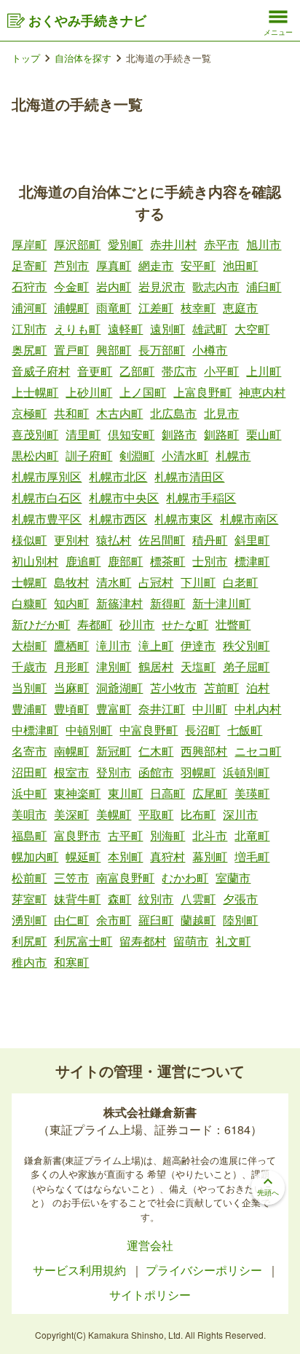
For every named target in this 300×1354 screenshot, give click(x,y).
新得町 (167, 603)
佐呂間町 (161, 539)
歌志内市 (215, 286)
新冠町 (113, 751)
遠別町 (167, 328)
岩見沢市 (161, 286)
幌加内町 (35, 856)
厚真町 (113, 265)
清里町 (83, 434)
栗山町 (263, 434)
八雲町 (198, 898)
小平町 (221, 371)
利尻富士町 (83, 941)
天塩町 (198, 666)
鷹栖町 (71, 645)
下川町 (198, 582)
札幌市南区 (249, 518)
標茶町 (167, 561)
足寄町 (29, 265)
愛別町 (125, 244)
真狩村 (167, 856)
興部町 (113, 349)
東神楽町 (77, 793)
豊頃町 (71, 708)
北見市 (221, 413)
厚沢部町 (77, 244)
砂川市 (136, 624)
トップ (26, 58)
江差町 (155, 307)
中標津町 (35, 729)
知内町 (71, 603)
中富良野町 (148, 729)
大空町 (251, 328)
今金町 (71, 286)
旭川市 (263, 244)
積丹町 (209, 539)
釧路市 (179, 434)
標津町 (251, 561)
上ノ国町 (142, 392)
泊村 (257, 687)
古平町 (125, 835)
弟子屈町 (246, 666)
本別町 (125, 856)
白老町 (240, 582)
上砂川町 (89, 392)
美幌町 (113, 814)
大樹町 (29, 645)
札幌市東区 (183, 518)
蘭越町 (198, 919)
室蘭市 (233, 877)
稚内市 (29, 962)
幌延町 (83, 856)
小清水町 (185, 455)
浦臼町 (263, 286)
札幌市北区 (118, 476)
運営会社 (150, 1245)
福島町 (29, 835)
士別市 (209, 561)
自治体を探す (83, 58)
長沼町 (202, 729)
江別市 (29, 328)
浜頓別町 (246, 772)
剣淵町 (136, 455)
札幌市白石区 (47, 497)
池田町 (240, 265)
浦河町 (29, 307)
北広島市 (173, 413)
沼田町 (29, 772)
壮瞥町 (233, 624)
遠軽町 (125, 328)
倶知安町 (131, 434)
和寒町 (71, 962)
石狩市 (29, 286)
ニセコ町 (257, 751)
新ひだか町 (41, 624)
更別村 (71, 539)
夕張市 (240, 898)
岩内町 (113, 286)
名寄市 (29, 751)
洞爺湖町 (119, 687)
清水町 (113, 582)
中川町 (209, 708)
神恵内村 (262, 392)
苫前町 (221, 687)
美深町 (71, 814)
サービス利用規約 (81, 1270)
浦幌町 (71, 307)
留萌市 (190, 941)
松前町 (29, 877)
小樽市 (209, 349)
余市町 (113, 919)
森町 (119, 898)
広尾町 (209, 793)
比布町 (198, 814)
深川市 (240, 814)
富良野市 (77, 835)
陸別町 (240, 919)
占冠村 (155, 582)
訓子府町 (89, 455)
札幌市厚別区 (47, 476)
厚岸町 (29, 244)
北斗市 (209, 835)
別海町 (167, 835)
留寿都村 (142, 941)
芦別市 (71, 265)
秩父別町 (246, 645)
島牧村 (71, 582)
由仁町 (71, 919)
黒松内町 (35, 455)
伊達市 (198, 645)
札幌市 (233, 455)
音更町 (94, 371)
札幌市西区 (118, 518)
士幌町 (29, 582)
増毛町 (251, 856)
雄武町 (209, 328)
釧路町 (221, 434)
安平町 (198, 265)
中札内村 (257, 708)
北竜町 (251, 835)
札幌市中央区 (124, 497)
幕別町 (209, 856)
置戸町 (71, 349)
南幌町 (71, 751)
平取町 (155, 814)
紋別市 (155, 898)
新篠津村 (119, 603)
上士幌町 (35, 392)
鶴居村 (155, 666)
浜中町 (29, 793)
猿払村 (113, 539)
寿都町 (94, 624)
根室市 (71, 772)
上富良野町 (202, 392)
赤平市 (221, 244)
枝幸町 (198, 307)
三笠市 (71, 877)
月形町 (71, 666)
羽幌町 (198, 772)
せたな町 (185, 624)
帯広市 (179, 371)
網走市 (155, 265)
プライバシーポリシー (205, 1270)
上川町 (263, 371)
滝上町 (155, 645)
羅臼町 (155, 919)
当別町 (29, 687)
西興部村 (204, 751)
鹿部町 (125, 561)
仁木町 (155, 751)
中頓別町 (89, 729)
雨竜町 (113, 307)
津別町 (113, 666)
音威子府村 (41, 371)
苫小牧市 (173, 687)
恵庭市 (240, 307)
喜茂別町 (35, 434)
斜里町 (251, 539)
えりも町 (77, 328)
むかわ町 (185, 877)
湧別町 (29, 919)
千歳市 (29, 666)
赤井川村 (173, 244)
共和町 (71, 413)
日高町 (167, 793)
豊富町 (113, 708)
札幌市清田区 (189, 476)
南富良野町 (125, 877)
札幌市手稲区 (201, 497)
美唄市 (29, 814)
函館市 (155, 772)
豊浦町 (29, 708)
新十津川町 (221, 603)
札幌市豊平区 (47, 518)
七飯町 (244, 729)
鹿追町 (83, 561)
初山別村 (35, 561)
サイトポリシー (150, 1294)
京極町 (29, 413)
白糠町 (29, 603)
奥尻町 (29, 349)
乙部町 (136, 371)
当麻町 (71, 687)
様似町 (29, 539)
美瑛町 (251, 793)
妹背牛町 (77, 898)
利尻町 (29, 941)
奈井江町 (161, 708)
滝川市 (113, 645)
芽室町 (29, 898)
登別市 (113, 772)
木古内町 (119, 413)
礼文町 (233, 941)
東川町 (125, 793)
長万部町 (161, 349)
